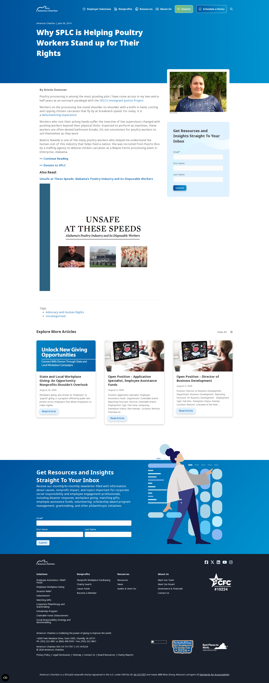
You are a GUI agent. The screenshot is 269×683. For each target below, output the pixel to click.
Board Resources (106, 654)
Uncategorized (56, 316)
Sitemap (77, 654)
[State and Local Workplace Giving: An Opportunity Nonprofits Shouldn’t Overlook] (66, 356)
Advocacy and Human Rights (65, 312)
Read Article (50, 411)
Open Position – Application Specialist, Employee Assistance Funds (132, 380)
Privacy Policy (43, 654)
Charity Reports (125, 654)
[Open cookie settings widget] (5, 677)
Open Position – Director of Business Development (198, 378)
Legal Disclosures (61, 654)
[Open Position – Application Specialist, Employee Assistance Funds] (134, 356)
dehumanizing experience (59, 115)
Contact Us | (91, 654)
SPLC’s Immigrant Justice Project (121, 100)
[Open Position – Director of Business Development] (203, 356)
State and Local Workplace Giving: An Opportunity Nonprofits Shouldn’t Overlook (64, 380)
